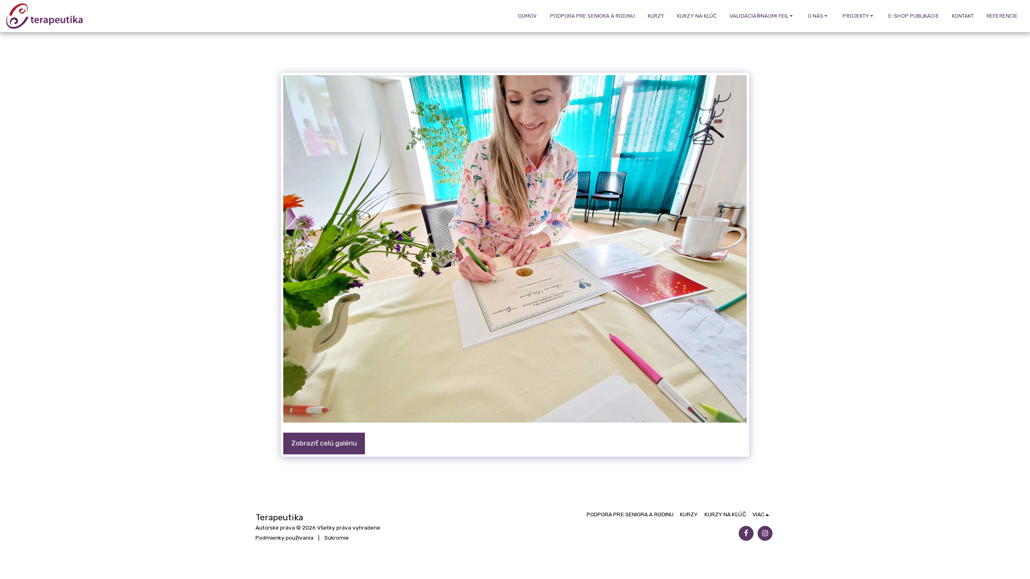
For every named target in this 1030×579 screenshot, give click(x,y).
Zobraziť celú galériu (324, 443)
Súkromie (336, 537)
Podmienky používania (284, 537)
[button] (762, 16)
